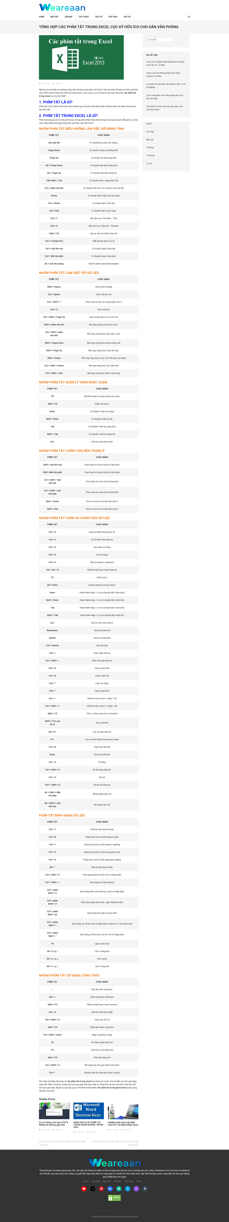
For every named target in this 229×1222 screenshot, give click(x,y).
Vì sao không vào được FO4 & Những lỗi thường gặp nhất (53, 1123)
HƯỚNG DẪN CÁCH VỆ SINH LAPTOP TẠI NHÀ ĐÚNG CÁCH (123, 1123)
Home (41, 17)
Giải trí (98, 17)
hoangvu (58, 83)
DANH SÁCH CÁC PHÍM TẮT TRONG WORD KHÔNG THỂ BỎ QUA (88, 1124)
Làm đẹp (68, 17)
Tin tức (127, 17)
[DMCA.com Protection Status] (114, 1198)
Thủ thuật (83, 17)
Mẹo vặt (54, 17)
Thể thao (112, 17)
